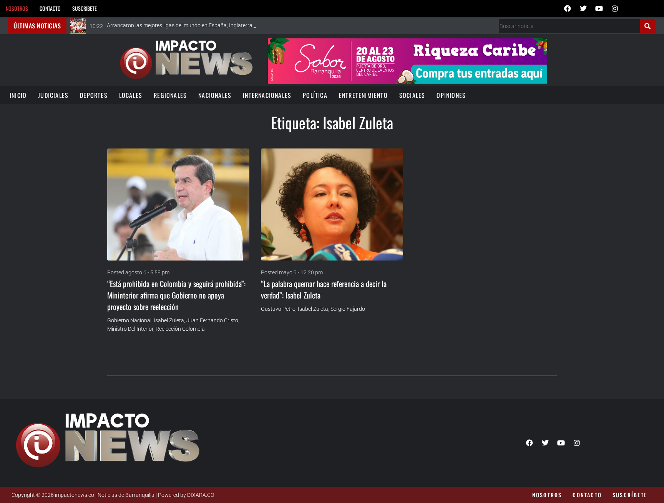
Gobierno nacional (129, 320)
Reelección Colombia (180, 329)
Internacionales (267, 95)
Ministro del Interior (130, 329)
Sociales (412, 95)
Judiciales (53, 95)
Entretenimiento (363, 95)
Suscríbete (84, 8)
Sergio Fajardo (347, 309)
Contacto (50, 8)
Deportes (94, 95)
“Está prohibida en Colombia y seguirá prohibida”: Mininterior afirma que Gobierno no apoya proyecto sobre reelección (176, 295)
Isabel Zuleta (169, 320)
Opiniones (451, 95)
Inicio (18, 95)
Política (315, 95)
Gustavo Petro (278, 309)
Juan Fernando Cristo (212, 320)
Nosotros (17, 8)
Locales (130, 95)
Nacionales (214, 95)
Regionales (170, 95)
